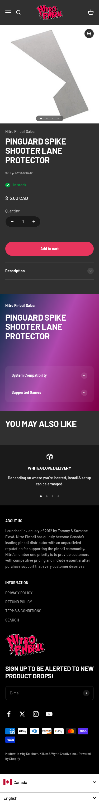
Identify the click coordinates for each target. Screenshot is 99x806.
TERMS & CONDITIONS (23, 611)
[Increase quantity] (33, 221)
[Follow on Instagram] (35, 714)
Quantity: (12, 211)
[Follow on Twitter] (22, 714)
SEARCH (12, 620)
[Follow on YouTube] (49, 714)
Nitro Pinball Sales (20, 131)
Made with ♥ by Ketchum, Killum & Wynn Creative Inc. (41, 753)
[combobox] (49, 782)
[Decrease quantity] (12, 221)
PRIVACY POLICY (18, 593)
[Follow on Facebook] (8, 714)
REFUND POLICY (18, 602)
